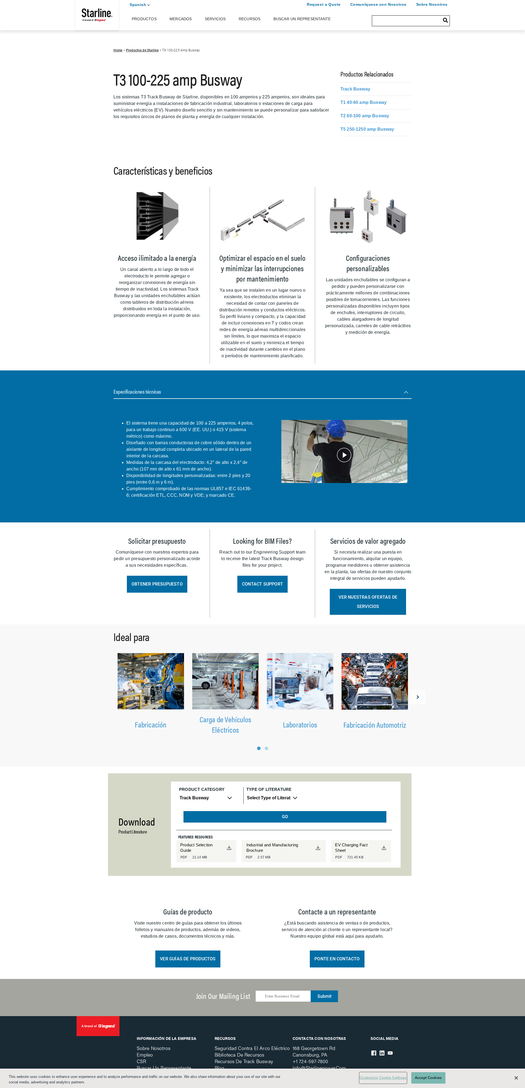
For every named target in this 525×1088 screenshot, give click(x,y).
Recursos (250, 19)
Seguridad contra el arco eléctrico (252, 1048)
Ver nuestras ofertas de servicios (368, 602)
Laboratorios (300, 724)
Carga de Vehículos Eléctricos (226, 724)
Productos (144, 19)
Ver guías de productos (187, 958)
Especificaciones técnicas (137, 391)
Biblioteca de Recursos (239, 1054)
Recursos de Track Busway (244, 1061)
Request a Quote (324, 4)
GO (285, 816)
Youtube (390, 1053)
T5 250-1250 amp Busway (367, 129)
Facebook (374, 1053)
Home (117, 50)
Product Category (201, 789)
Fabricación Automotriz (374, 724)
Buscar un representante (164, 1067)
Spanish (138, 4)
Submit (324, 996)
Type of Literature (268, 789)
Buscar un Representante (302, 19)
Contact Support (262, 584)
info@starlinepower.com (319, 1067)
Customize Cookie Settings (383, 1078)
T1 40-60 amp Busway (363, 102)
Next (417, 697)
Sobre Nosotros (432, 4)
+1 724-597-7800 (310, 1061)
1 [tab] (259, 748)
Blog (219, 1067)
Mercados (181, 19)
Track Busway (355, 89)
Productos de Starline (142, 50)
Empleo (145, 1054)
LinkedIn (382, 1053)
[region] (262, 1078)
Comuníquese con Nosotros (378, 4)
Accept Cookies (428, 1078)
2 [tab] (266, 748)
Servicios (215, 19)
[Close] (516, 1078)
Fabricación (151, 724)
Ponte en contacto (337, 958)
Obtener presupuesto (157, 584)
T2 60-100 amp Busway (364, 115)
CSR (141, 1061)
